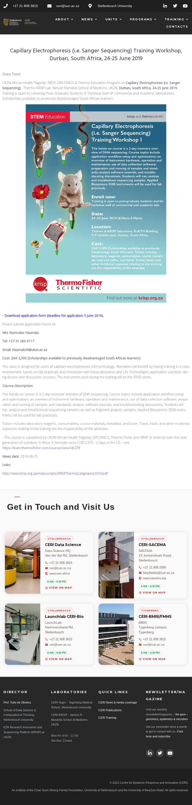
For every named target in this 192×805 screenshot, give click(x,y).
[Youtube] (185, 6)
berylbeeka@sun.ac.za (158, 573)
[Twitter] (175, 6)
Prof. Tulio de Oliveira (17, 702)
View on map (60, 588)
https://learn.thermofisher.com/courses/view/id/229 (41, 448)
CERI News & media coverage (117, 702)
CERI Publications (110, 710)
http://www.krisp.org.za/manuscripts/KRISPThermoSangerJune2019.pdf (54, 473)
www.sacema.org (154, 578)
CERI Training (107, 717)
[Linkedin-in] (165, 6)
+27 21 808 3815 (60, 563)
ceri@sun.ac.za (60, 568)
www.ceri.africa (59, 573)
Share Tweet (11, 74)
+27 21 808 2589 (154, 567)
